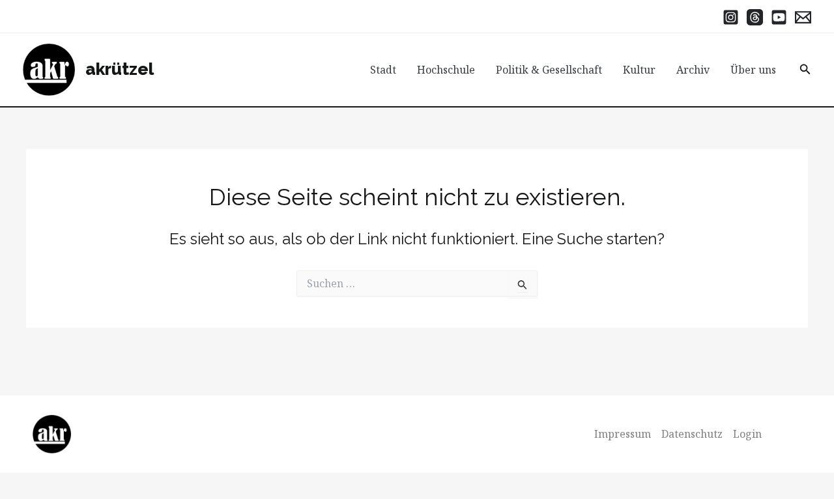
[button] (805, 69)
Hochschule (446, 70)
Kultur (639, 70)
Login (747, 434)
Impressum (622, 434)
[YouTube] (779, 17)
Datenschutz (692, 434)
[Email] (803, 17)
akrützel (119, 69)
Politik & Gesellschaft (549, 70)
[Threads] (755, 17)
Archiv (693, 70)
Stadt (383, 70)
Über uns (753, 70)
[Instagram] (731, 17)
